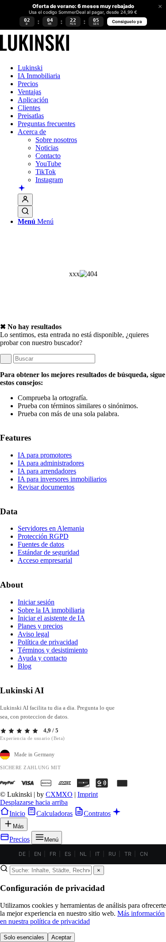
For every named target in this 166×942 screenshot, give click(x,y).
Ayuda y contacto (42, 658)
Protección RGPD (43, 536)
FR (53, 854)
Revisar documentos (46, 487)
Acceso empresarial (45, 560)
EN (37, 854)
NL (83, 854)
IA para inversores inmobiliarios (62, 479)
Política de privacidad (48, 642)
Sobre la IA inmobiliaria (51, 610)
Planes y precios (40, 626)
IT (97, 854)
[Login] (25, 200)
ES (68, 854)
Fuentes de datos (41, 544)
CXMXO (59, 794)
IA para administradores (51, 463)
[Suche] (25, 212)
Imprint (87, 794)
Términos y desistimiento (53, 650)
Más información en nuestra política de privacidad (82, 917)
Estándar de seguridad (48, 552)
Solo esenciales (24, 937)
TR (127, 854)
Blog (24, 666)
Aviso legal (33, 634)
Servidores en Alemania (51, 528)
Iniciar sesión (36, 602)
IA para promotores (45, 455)
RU (112, 854)
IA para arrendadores (47, 471)
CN (144, 854)
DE (22, 854)
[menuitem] (92, 68)
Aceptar (61, 937)
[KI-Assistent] (22, 189)
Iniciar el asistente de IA (51, 618)
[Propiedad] (34, 52)
